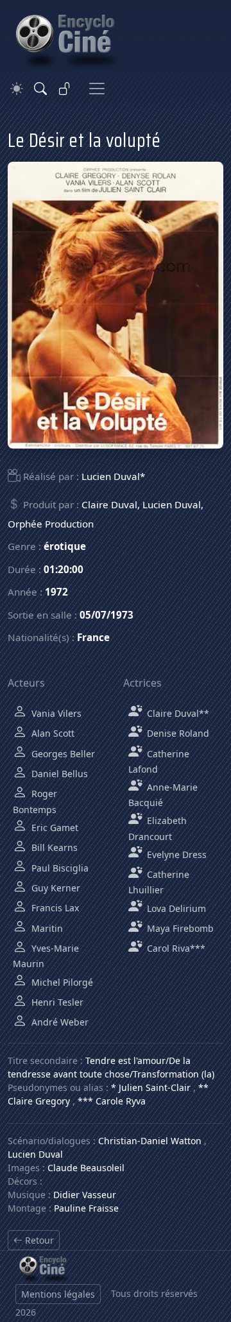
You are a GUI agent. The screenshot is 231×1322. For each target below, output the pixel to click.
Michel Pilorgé (61, 982)
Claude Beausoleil (85, 1168)
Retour (38, 1240)
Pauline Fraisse (86, 1208)
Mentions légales (58, 1294)
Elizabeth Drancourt (157, 828)
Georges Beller (62, 754)
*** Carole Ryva (112, 1101)
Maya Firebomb (179, 928)
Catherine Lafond (158, 761)
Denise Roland (176, 733)
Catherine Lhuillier (158, 882)
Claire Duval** (176, 713)
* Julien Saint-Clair (151, 1087)
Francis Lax (54, 908)
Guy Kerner (54, 888)
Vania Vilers (55, 713)
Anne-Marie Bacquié (163, 795)
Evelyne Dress (175, 854)
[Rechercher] (40, 88)
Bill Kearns (53, 847)
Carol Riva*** (174, 948)
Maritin (46, 928)
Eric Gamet (53, 827)
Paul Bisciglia (59, 868)
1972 (56, 591)
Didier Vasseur (84, 1195)
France (93, 637)
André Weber (59, 1022)
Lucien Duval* (113, 476)
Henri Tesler (56, 1002)
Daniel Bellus (58, 774)
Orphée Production (51, 523)
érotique (65, 546)
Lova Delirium (175, 908)
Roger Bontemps (35, 801)
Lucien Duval (171, 504)
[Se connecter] (64, 88)
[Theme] (17, 89)
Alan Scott (51, 733)
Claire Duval (109, 504)
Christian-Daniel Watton (149, 1141)
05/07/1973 (106, 614)
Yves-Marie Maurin (46, 956)
